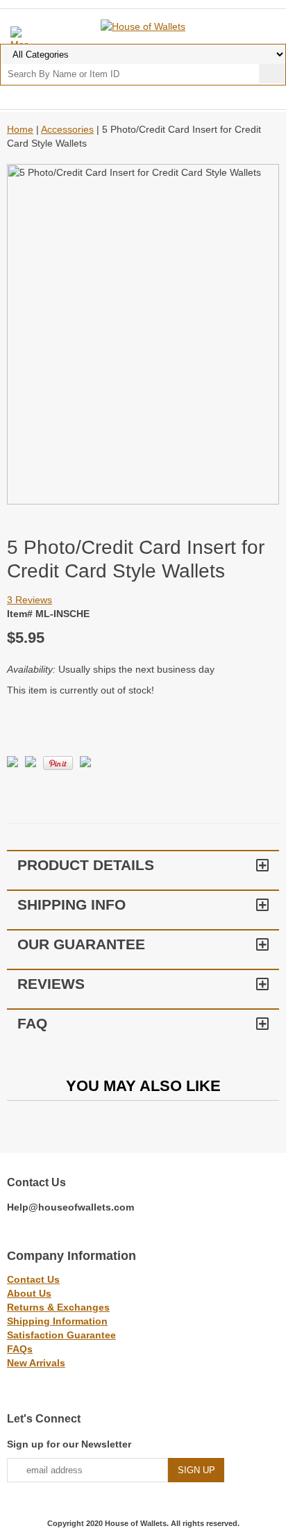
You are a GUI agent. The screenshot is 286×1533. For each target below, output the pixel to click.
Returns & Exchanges (58, 1307)
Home (20, 129)
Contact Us (33, 1279)
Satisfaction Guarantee (61, 1335)
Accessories (67, 129)
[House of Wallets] (143, 25)
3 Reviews (29, 599)
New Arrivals (36, 1362)
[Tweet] (12, 763)
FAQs (20, 1348)
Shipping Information (57, 1321)
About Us (29, 1293)
